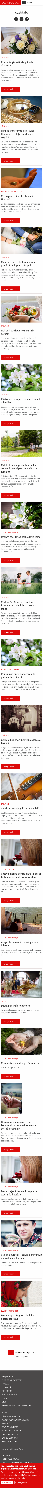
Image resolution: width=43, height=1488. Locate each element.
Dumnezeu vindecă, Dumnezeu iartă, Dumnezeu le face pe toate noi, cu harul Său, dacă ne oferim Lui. (21, 952)
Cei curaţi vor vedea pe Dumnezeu (20, 1063)
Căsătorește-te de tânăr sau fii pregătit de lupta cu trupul (18, 263)
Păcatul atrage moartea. (11, 1067)
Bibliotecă (7, 1391)
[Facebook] (16, 19)
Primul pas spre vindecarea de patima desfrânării (18, 675)
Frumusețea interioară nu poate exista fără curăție (19, 1192)
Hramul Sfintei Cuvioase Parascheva (18, 1405)
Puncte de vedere (8, 869)
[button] (27, 2)
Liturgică (6, 1387)
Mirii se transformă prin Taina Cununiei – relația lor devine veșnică (17, 134)
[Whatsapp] (21, 19)
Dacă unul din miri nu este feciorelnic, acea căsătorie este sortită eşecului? (18, 1125)
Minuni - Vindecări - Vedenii (12, 192)
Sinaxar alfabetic (10, 1427)
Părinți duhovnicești (11, 1416)
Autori (5, 1413)
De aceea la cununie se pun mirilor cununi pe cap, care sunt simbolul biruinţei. (20, 1011)
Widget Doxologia (10, 1438)
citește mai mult (10, 89)
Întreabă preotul (10, 1395)
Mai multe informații (16, 1477)
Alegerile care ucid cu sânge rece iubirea (19, 943)
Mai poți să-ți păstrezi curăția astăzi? (17, 332)
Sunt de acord (7, 1482)
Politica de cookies (11, 1459)
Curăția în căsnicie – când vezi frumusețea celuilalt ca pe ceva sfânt (19, 605)
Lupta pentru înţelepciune (15, 1005)
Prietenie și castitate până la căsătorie (17, 63)
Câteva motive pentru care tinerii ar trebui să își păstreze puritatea (21, 875)
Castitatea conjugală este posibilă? (20, 808)
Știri (4, 1402)
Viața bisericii (8, 1377)
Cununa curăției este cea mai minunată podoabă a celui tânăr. (21, 1263)
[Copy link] (27, 19)
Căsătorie (5, 58)
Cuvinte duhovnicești (9, 532)
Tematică (6, 1423)
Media (4, 1398)
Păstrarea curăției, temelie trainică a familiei (20, 400)
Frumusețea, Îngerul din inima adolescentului (18, 1317)
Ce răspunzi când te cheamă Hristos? (17, 197)
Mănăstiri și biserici (11, 1431)
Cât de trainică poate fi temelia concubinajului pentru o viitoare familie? (19, 468)
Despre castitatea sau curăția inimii (21, 536)
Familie (4, 1001)
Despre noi (7, 1455)
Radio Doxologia (9, 1442)
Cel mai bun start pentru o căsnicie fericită (21, 741)
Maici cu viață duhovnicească (15, 1420)
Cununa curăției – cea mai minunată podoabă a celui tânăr (21, 1256)
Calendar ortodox (10, 1434)
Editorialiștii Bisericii (10, 669)
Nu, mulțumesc (21, 1482)
